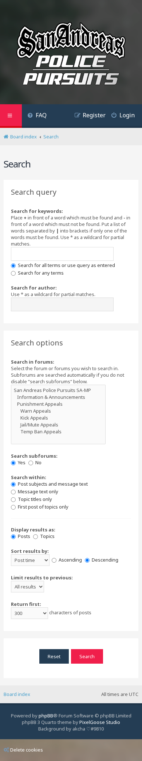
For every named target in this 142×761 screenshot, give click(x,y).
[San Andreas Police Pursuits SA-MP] (58, 390)
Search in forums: (32, 362)
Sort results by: (30, 551)
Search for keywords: (37, 211)
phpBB (46, 715)
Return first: (26, 604)
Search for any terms (40, 273)
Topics (47, 536)
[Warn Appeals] (58, 411)
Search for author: (34, 287)
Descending (104, 559)
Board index (17, 694)
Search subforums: (34, 456)
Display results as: (33, 529)
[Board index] (71, 55)
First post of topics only (42, 506)
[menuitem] (37, 116)
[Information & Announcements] (58, 397)
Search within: (28, 477)
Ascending (70, 559)
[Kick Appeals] (58, 417)
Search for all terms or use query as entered (66, 265)
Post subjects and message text (52, 484)
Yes (21, 462)
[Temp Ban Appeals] (58, 431)
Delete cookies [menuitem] (26, 749)
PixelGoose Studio (99, 722)
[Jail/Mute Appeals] (58, 424)
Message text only (37, 491)
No (38, 462)
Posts (23, 536)
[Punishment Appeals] (58, 404)
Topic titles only (34, 499)
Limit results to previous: (42, 577)
